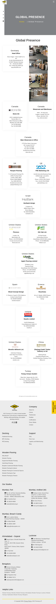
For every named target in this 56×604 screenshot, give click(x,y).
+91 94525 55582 (37, 547)
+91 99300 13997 (11, 523)
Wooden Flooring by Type (9, 473)
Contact (31, 424)
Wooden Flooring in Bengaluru (21, 594)
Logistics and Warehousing (36, 441)
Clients (31, 412)
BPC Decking (5, 439)
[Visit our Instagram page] (14, 422)
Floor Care (32, 439)
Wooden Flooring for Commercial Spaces (13, 470)
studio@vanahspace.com (13, 555)
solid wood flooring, (14, 417)
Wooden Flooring (9, 452)
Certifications (32, 419)
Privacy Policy (28, 601)
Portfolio (31, 417)
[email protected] (31, 150)
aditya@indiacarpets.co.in (13, 526)
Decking (5, 433)
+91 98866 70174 (11, 577)
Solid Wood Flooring (7, 463)
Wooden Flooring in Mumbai (8, 592)
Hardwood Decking (7, 436)
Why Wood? (5, 455)
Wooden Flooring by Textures (9, 475)
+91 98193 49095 (11, 501)
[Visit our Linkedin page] (16, 422)
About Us (31, 410)
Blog (30, 444)
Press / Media (32, 422)
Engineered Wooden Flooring (10, 460)
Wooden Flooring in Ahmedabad (23, 592)
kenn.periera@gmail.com (39, 505)
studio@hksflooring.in (12, 504)
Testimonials (32, 414)
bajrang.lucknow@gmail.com (40, 549)
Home (21, 22)
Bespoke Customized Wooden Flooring (12, 465)
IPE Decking (5, 441)
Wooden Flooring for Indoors (9, 468)
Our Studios (7, 484)
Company (33, 407)
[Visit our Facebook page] (12, 422)
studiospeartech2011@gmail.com (15, 579)
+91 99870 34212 (37, 503)
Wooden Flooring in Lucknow (39, 592)
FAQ (30, 436)
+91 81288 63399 (11, 553)
